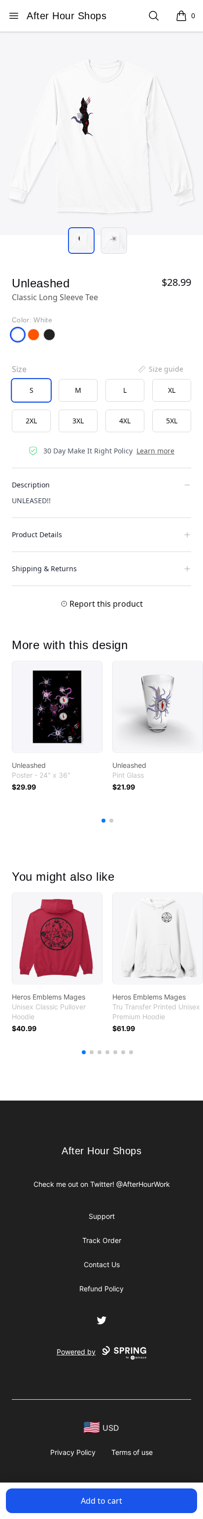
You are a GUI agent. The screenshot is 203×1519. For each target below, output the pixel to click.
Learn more (155, 450)
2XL (31, 420)
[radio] (31, 390)
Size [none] (19, 369)
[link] (57, 706)
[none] (160, 369)
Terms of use (132, 1452)
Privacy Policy (73, 1452)
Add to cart (101, 1500)
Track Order (101, 1240)
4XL (125, 420)
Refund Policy (101, 1288)
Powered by (76, 1351)
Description (31, 484)
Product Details (37, 534)
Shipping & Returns (44, 568)
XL (171, 390)
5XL (171, 420)
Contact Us (102, 1264)
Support (102, 1216)
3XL (78, 420)
